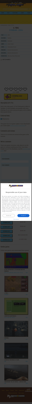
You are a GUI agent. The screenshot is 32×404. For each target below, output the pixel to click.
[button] (16, 219)
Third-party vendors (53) (7, 203)
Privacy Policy (9, 211)
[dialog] (16, 202)
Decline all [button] (8, 215)
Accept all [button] (23, 215)
